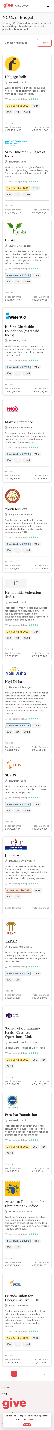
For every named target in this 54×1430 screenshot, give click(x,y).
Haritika (11, 240)
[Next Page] (43, 1374)
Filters (46, 42)
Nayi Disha (13, 681)
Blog (4, 1393)
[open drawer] (48, 5)
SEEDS (10, 775)
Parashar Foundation (21, 1115)
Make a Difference (19, 422)
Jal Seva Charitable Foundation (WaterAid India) (22, 331)
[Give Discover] (15, 6)
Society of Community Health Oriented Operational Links (22, 1033)
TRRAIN (11, 941)
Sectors (6, 1387)
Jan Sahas (12, 855)
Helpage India (16, 77)
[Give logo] (27, 1403)
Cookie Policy (31, 1419)
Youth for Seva (16, 509)
